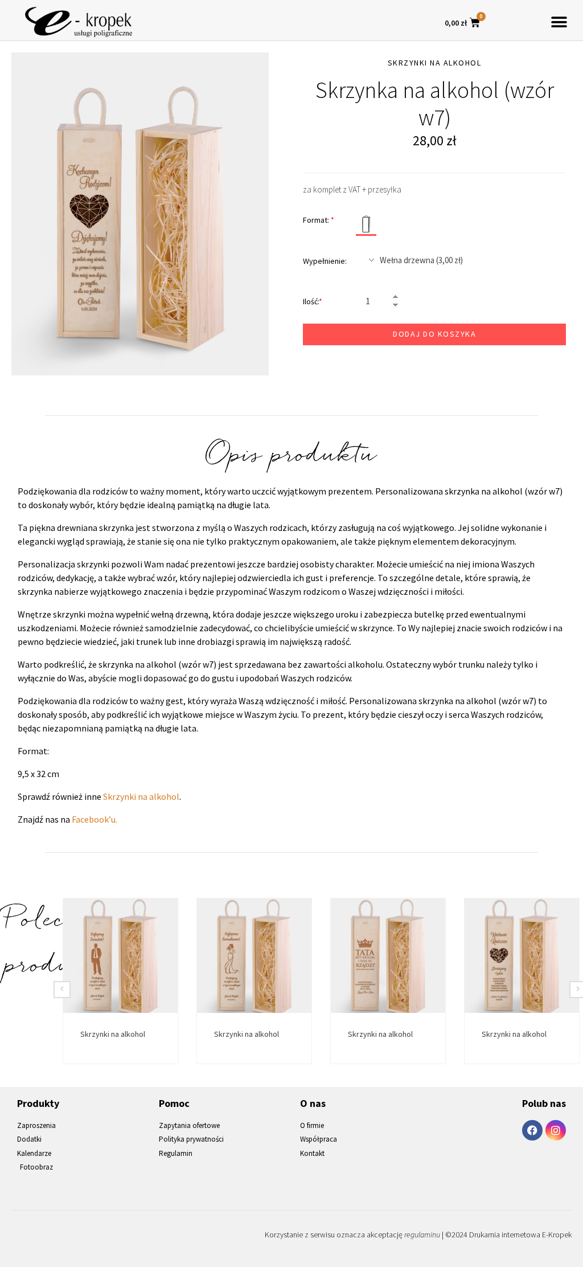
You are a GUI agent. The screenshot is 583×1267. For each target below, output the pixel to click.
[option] (140, 213)
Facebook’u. (94, 819)
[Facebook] (532, 1130)
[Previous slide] (62, 989)
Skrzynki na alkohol (141, 796)
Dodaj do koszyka (434, 334)
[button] (559, 22)
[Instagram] (555, 1130)
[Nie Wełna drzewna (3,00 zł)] (463, 260)
